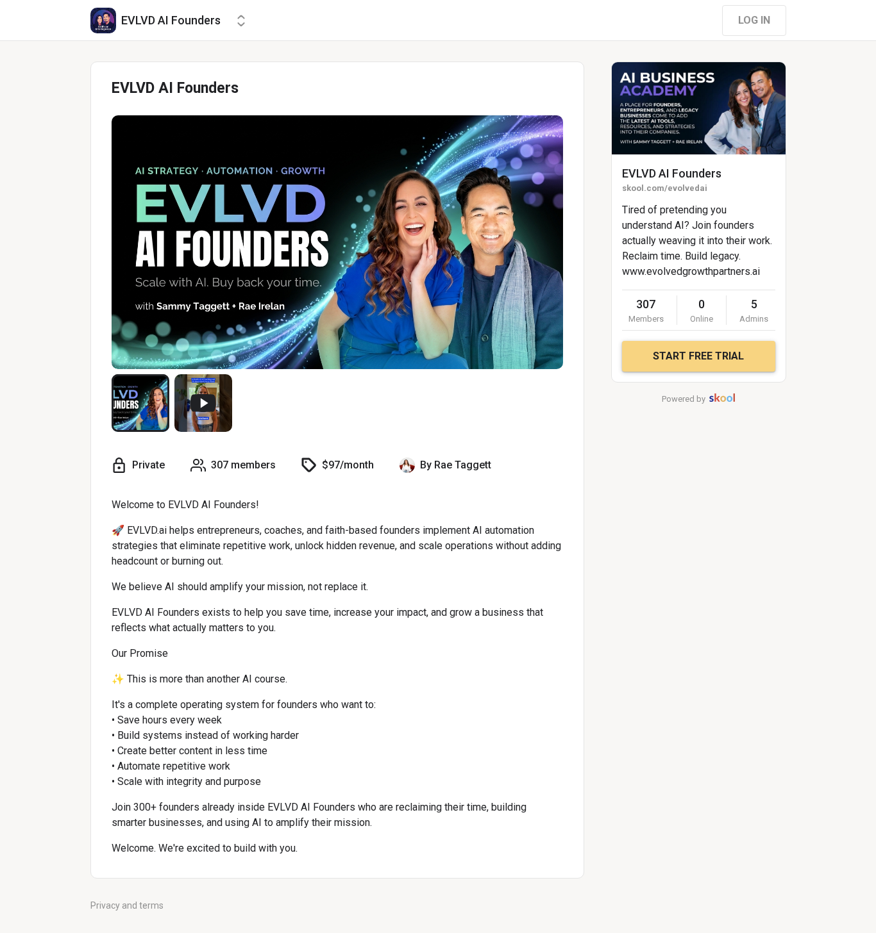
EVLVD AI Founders (671, 173)
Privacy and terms (127, 905)
